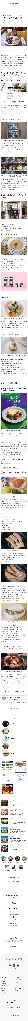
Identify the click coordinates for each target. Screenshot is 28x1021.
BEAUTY (7, 870)
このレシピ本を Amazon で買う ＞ (10, 467)
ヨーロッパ (15, 11)
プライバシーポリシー (18, 1007)
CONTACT (17, 990)
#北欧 (2, 691)
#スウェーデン (7, 691)
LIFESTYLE (8, 11)
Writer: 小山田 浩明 (5, 22)
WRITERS (12, 753)
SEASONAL (13, 723)
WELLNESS (14, 870)
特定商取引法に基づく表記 (9, 1011)
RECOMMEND (13, 745)
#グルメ (12, 691)
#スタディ (22, 691)
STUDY (12, 11)
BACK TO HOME (14, 886)
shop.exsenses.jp (14, 928)
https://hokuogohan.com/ (7, 463)
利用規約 (11, 1007)
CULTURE (17, 862)
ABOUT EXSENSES (18, 988)
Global (16, 914)
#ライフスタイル (17, 691)
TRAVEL (3, 862)
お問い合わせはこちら (14, 946)
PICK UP (12, 738)
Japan (11, 914)
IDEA (12, 731)
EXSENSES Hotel (14, 908)
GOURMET (7, 8)
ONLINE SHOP (14, 923)
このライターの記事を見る (14, 708)
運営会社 (7, 1007)
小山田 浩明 (9, 697)
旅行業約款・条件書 (19, 1011)
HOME (3, 8)
